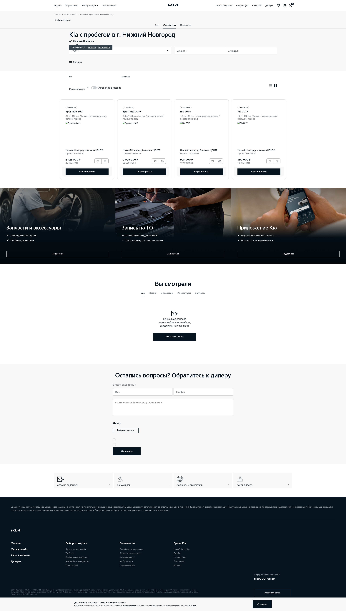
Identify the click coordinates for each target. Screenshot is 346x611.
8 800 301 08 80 (264, 579)
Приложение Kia (127, 565)
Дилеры (16, 561)
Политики (192, 606)
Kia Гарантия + (126, 561)
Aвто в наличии (21, 555)
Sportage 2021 (75, 111)
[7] (290, 5)
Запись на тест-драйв (76, 549)
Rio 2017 (242, 111)
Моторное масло (127, 557)
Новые (152, 293)
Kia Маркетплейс (70, 14)
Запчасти (200, 293)
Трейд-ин (70, 553)
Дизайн (177, 553)
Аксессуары (184, 293)
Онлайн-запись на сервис (132, 549)
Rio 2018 (185, 111)
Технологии (179, 561)
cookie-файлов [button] (129, 606)
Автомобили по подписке (77, 561)
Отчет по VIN (72, 565)
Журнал (177, 565)
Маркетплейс (19, 549)
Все (157, 25)
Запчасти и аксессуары (131, 553)
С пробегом (169, 25)
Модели (16, 543)
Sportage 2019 (132, 111)
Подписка (185, 25)
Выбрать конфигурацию (77, 557)
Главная (57, 14)
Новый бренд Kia (181, 549)
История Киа (179, 557)
